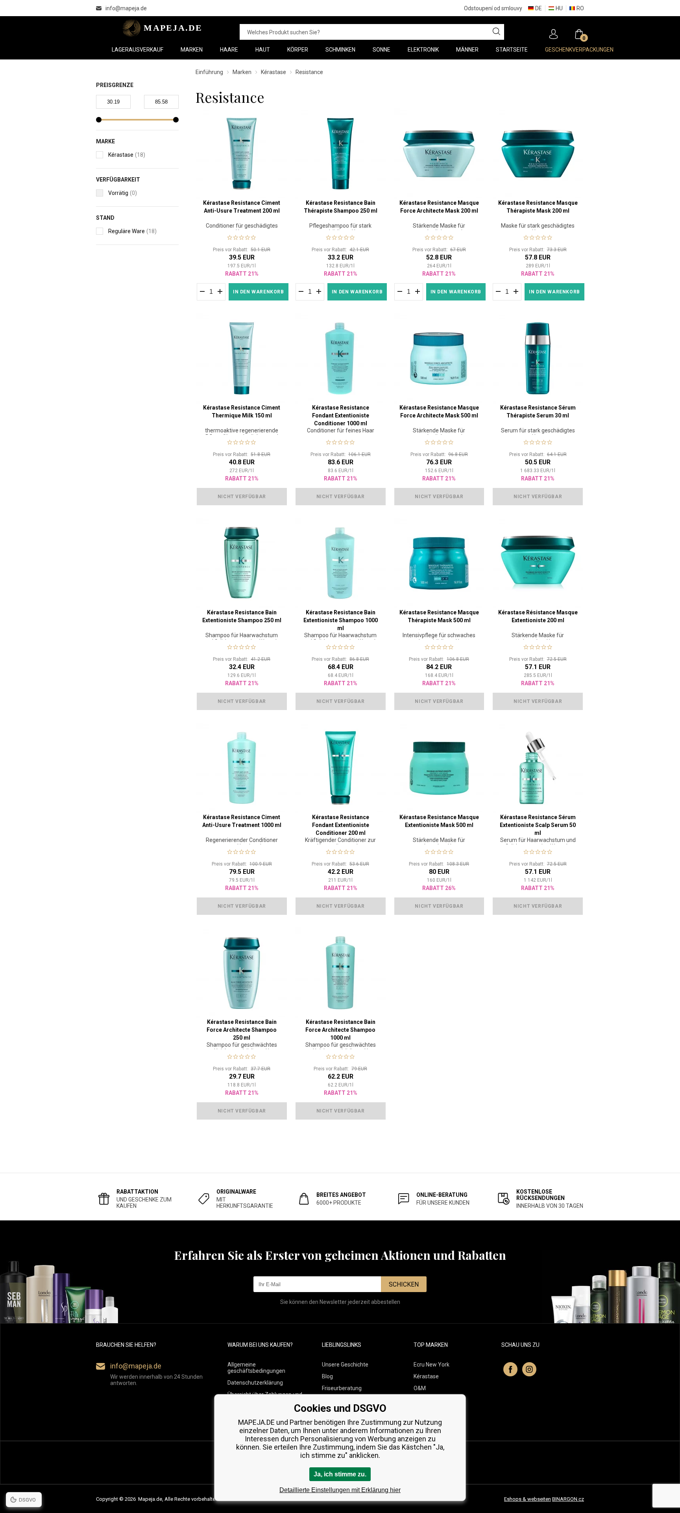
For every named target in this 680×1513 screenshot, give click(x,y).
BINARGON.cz (568, 1499)
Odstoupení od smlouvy (493, 8)
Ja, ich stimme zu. (340, 1474)
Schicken (404, 1284)
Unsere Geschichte (345, 1364)
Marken (242, 72)
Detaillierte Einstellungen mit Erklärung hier (340, 1490)
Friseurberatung (342, 1388)
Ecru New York (431, 1364)
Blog (327, 1376)
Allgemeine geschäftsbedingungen (256, 1367)
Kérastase (273, 72)
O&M (420, 1388)
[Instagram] (529, 1369)
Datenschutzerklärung (255, 1383)
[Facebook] (510, 1369)
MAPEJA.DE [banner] (160, 28)
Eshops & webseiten (527, 1499)
